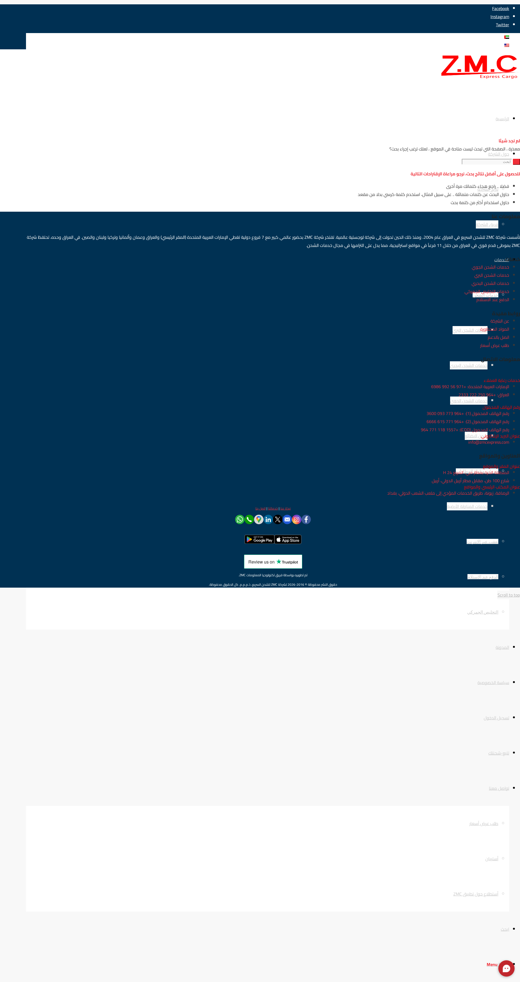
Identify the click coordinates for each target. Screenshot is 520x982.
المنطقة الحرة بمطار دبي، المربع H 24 (476, 472)
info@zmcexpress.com (488, 442)
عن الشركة (499, 321)
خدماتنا (273, 508)
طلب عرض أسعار (494, 345)
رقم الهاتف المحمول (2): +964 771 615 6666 (468, 421)
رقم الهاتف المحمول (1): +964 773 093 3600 (468, 413)
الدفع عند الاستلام (482, 576)
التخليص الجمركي (482, 611)
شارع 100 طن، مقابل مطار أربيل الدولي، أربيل (470, 480)
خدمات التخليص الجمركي (486, 291)
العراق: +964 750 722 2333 (484, 395)
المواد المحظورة (494, 329)
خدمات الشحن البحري (490, 283)
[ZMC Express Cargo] (479, 79)
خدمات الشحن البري (491, 275)
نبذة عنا (285, 508)
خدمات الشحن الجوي (490, 267)
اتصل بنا (260, 508)
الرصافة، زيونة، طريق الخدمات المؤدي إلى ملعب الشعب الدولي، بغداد (448, 493)
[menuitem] (262, 612)
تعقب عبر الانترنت (482, 541)
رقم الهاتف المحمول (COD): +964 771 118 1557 (465, 430)
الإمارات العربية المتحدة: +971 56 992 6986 (470, 386)
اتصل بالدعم (498, 337)
